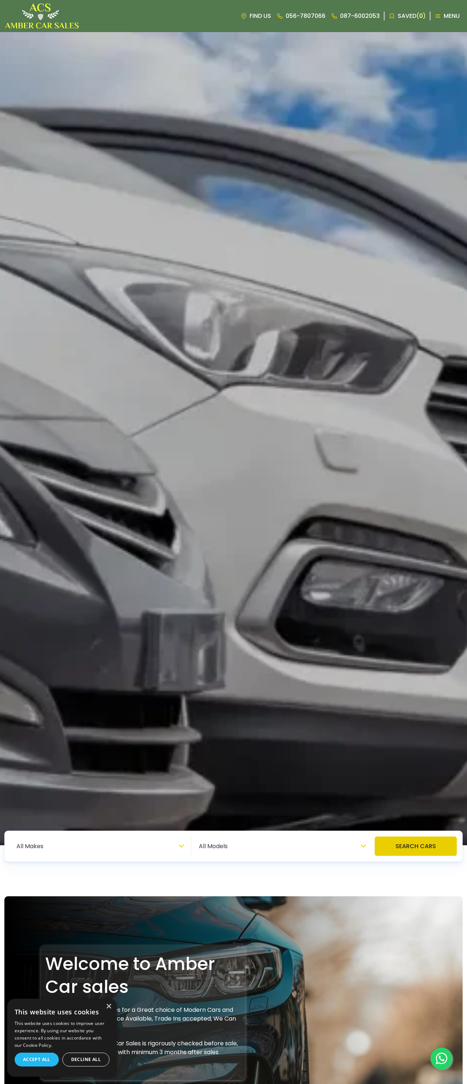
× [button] (108, 1006)
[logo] (42, 16)
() (412, 16)
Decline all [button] (86, 1059)
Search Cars (415, 846)
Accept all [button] (36, 1059)
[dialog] (62, 1038)
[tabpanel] (233, 438)
